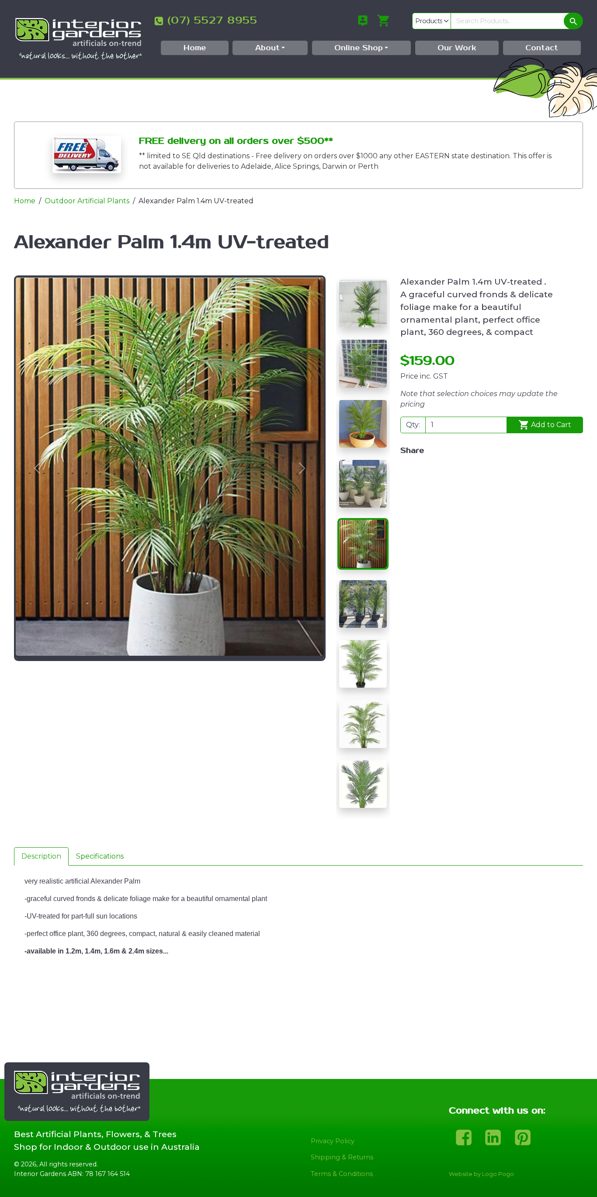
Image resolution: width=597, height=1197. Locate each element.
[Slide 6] (363, 604)
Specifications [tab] (100, 856)
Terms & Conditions (342, 1174)
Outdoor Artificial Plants (87, 201)
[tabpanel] (298, 951)
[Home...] (78, 38)
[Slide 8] (363, 724)
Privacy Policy (332, 1141)
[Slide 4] (363, 484)
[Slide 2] (363, 363)
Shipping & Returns (342, 1157)
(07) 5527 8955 (212, 20)
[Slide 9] (363, 784)
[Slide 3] (363, 424)
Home (24, 201)
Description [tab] (41, 856)
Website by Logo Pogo (481, 1174)
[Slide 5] (363, 543)
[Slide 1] (363, 303)
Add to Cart (550, 425)
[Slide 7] (363, 664)
